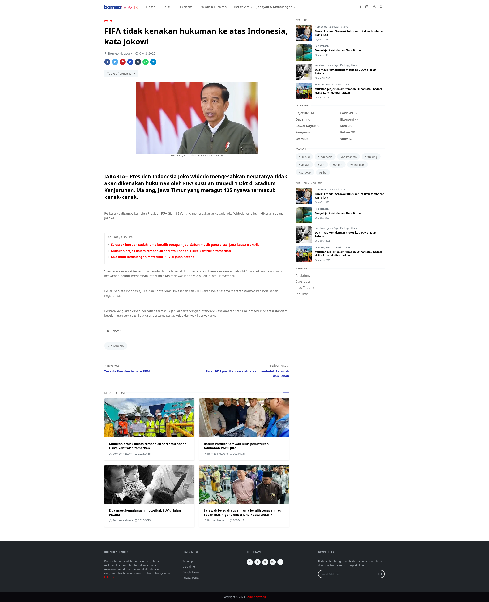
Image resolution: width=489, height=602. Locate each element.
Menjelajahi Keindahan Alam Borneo (339, 50)
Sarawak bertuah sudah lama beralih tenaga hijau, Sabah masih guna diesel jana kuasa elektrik (185, 245)
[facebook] (361, 7)
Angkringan (304, 275)
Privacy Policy (190, 577)
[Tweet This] (115, 62)
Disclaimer (189, 566)
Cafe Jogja (303, 281)
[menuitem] (150, 7)
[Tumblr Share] (138, 62)
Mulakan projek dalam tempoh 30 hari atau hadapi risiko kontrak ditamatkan (171, 251)
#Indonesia (116, 346)
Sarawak (335, 26)
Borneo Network (256, 597)
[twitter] (265, 562)
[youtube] (273, 562)
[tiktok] (280, 562)
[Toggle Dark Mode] (375, 7)
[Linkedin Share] (130, 62)
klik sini (109, 577)
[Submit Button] (380, 574)
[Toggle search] (381, 6)
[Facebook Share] (107, 62)
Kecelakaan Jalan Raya (327, 65)
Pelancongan (322, 46)
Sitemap (187, 561)
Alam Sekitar (322, 26)
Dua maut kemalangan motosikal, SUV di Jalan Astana (152, 257)
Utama (344, 26)
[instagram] (367, 7)
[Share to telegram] (153, 62)
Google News (190, 572)
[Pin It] (123, 62)
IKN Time (302, 294)
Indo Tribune (305, 288)
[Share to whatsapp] (145, 62)
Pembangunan (323, 84)
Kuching (344, 65)
